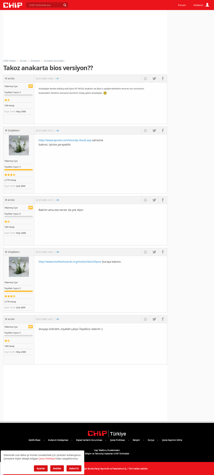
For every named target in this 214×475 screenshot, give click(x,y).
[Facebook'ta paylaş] (162, 78)
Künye (151, 439)
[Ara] (64, 5)
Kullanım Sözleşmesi (58, 439)
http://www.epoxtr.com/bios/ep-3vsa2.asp (65, 140)
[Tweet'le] (154, 78)
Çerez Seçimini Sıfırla (172, 439)
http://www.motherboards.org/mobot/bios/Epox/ (70, 261)
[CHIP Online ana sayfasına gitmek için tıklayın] (12, 6)
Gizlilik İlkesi (34, 439)
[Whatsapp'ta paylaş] (145, 78)
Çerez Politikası (117, 439)
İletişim (136, 439)
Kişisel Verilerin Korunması (89, 439)
